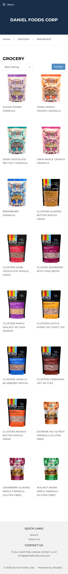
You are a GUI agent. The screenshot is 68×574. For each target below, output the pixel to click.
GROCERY (23, 39)
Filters (58, 66)
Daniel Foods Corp (34, 19)
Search (34, 534)
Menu (10, 4)
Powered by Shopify (50, 567)
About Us (34, 539)
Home (6, 39)
